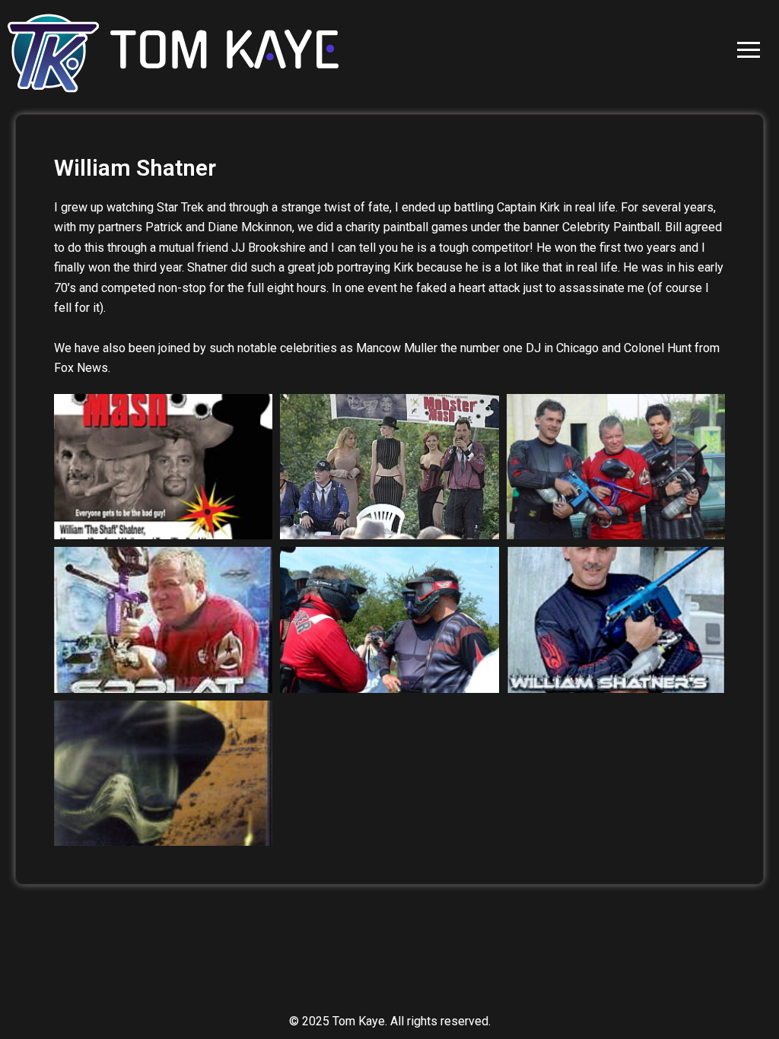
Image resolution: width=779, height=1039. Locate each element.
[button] (748, 50)
